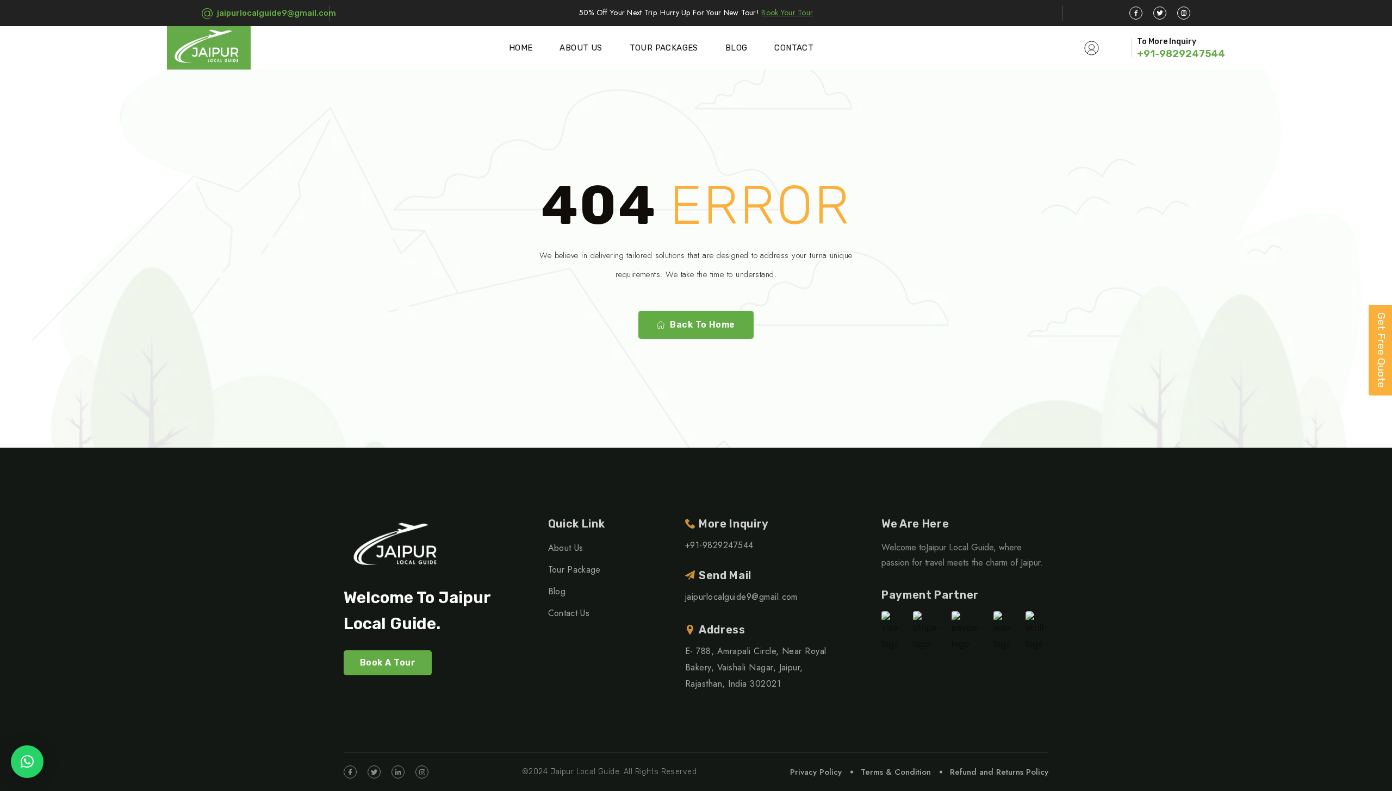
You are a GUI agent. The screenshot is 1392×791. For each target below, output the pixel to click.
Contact (793, 48)
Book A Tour (387, 662)
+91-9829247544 (1181, 54)
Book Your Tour (787, 12)
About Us (581, 48)
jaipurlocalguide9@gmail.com (276, 13)
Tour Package (574, 569)
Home (521, 48)
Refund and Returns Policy (999, 772)
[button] (27, 761)
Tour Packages (664, 48)
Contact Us (568, 613)
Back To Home (702, 324)
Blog (736, 48)
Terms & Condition (896, 772)
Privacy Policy (816, 772)
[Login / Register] (1091, 48)
